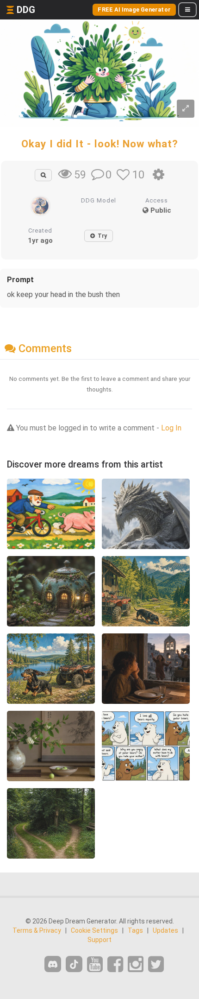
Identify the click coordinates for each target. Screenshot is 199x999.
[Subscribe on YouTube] (95, 964)
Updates (165, 930)
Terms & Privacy (36, 930)
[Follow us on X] (156, 964)
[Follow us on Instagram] (135, 964)
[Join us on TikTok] (74, 964)
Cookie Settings (94, 930)
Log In (171, 428)
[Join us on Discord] (52, 964)
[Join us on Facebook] (115, 964)
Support (99, 939)
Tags (135, 930)
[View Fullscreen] (185, 109)
